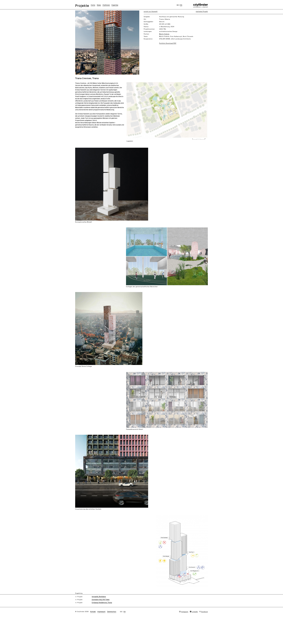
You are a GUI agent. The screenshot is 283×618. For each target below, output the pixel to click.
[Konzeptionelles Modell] (111, 149)
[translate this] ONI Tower (101, 599)
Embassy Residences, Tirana (102, 602)
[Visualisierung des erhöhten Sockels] (111, 436)
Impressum (101, 611)
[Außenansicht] (107, 12)
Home (93, 5)
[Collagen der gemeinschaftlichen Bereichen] (167, 229)
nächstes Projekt (202, 11)
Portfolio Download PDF (167, 43)
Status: (146, 26)
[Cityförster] (200, 5)
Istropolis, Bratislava (99, 596)
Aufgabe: (147, 16)
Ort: (145, 19)
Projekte (82, 6)
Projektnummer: (149, 29)
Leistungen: (148, 31)
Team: (146, 36)
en (181, 5)
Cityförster (106, 5)
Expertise (115, 5)
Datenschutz (111, 611)
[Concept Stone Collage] (108, 293)
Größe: (146, 24)
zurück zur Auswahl (151, 11)
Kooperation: (148, 39)
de (178, 5)
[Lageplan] (167, 83)
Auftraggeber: (149, 21)
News (99, 5)
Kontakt (93, 611)
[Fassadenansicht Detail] (167, 373)
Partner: (146, 34)
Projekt (79, 596)
